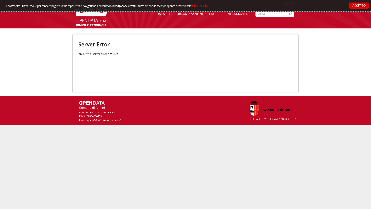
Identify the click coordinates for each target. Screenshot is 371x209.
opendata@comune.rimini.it (104, 120)
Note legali (252, 119)
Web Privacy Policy (276, 119)
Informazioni (238, 14)
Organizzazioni (190, 14)
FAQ (296, 119)
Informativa (200, 5)
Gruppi (214, 14)
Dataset (163, 14)
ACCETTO (359, 5)
